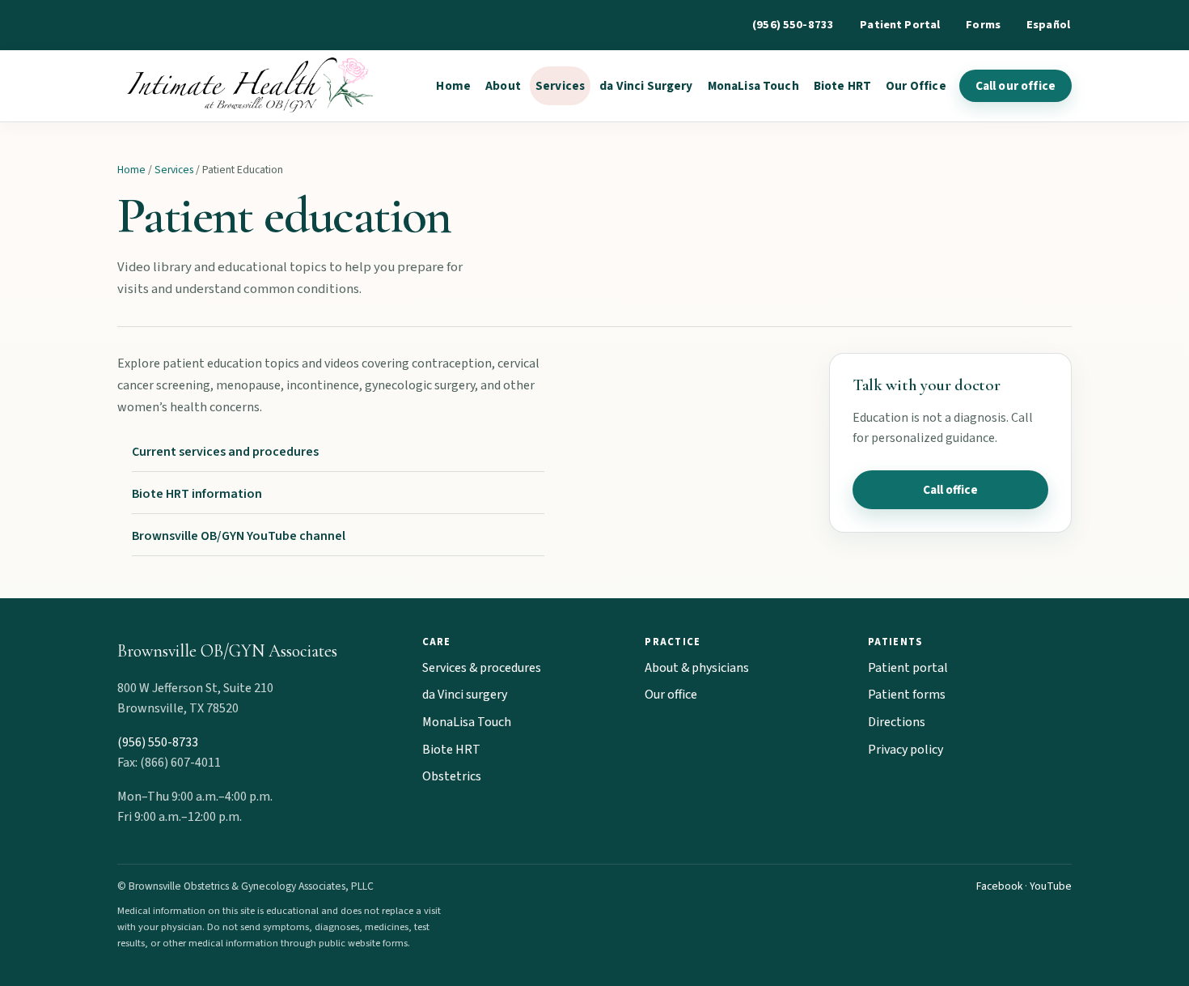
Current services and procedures (225, 452)
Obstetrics (451, 776)
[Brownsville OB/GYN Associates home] (246, 85)
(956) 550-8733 (793, 24)
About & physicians (697, 668)
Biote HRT (842, 86)
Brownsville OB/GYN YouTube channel (238, 536)
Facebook (999, 886)
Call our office (1015, 86)
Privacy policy (905, 750)
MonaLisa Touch (753, 86)
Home (453, 86)
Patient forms (907, 694)
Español (1048, 24)
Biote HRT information (197, 494)
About (503, 86)
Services (560, 86)
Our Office (916, 86)
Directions (896, 722)
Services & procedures (481, 668)
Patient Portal (900, 24)
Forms (983, 24)
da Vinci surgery (464, 694)
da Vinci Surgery (645, 86)
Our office (671, 694)
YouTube (1051, 886)
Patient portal (908, 668)
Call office (950, 490)
